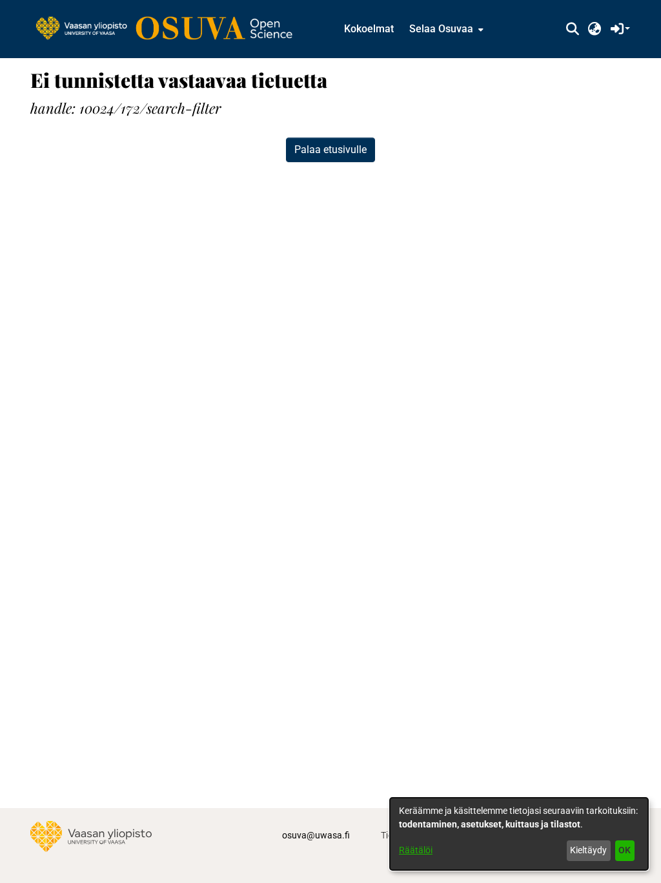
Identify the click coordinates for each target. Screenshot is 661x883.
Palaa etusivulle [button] (330, 149)
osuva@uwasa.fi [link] (316, 835)
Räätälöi (415, 850)
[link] (170, 29)
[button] (572, 29)
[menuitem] (445, 29)
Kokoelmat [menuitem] (369, 29)
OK (624, 850)
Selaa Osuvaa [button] (441, 29)
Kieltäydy (588, 850)
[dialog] (519, 834)
